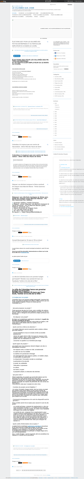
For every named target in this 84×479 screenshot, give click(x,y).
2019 (56, 118)
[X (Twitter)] (48, 1)
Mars (56, 105)
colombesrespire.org (46, 13)
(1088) (59, 78)
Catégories (29, 16)
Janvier (56, 109)
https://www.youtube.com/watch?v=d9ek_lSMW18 (39, 115)
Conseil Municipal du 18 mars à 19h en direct (27, 240)
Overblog (48, 475)
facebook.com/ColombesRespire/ (21, 14)
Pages (36, 16)
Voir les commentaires (16, 132)
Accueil (14, 13)
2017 (56, 122)
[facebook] (46, 1)
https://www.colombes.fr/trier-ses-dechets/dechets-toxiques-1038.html (35, 224)
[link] (18, 160)
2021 (56, 113)
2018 (56, 120)
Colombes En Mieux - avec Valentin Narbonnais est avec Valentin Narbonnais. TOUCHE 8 (55, 28)
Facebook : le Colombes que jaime (28, 13)
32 (24, 470)
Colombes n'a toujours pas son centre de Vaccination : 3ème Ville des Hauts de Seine (26, 146)
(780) (59, 93)
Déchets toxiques (24, 215)
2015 (56, 126)
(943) (59, 80)
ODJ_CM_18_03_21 (25, 260)
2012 (56, 133)
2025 (56, 111)
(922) (58, 85)
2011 (56, 135)
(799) (60, 91)
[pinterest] (50, 1)
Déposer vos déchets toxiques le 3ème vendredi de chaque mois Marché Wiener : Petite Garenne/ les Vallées (28, 187)
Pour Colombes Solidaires (41, 14)
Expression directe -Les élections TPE (35, 106)
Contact (42, 16)
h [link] (13, 161)
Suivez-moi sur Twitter (61, 55)
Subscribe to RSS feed (61, 58)
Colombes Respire (58, 142)
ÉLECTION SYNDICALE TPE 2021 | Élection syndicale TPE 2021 (42, 119)
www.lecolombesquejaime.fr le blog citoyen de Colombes (20, 477)
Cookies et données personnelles (64, 477)
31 (22, 470)
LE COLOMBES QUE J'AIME (23, 8)
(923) (59, 83)
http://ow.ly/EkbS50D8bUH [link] (32, 212)
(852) (57, 87)
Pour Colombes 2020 (56, 14)
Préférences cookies (74, 477)
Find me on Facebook (61, 52)
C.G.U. (56, 477)
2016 (56, 124)
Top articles (41, 477)
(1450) (58, 76)
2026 (56, 103)
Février (56, 107)
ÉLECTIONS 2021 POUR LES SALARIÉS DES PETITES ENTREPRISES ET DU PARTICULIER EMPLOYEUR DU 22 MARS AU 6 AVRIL (26, 44)
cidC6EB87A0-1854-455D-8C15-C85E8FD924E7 (30, 55)
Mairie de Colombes (18, 16)
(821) (57, 89)
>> (44, 470)
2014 (56, 128)
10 (46, 38)
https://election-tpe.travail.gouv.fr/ (42, 128)
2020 (56, 115)
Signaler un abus (51, 477)
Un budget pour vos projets (29, 445)
